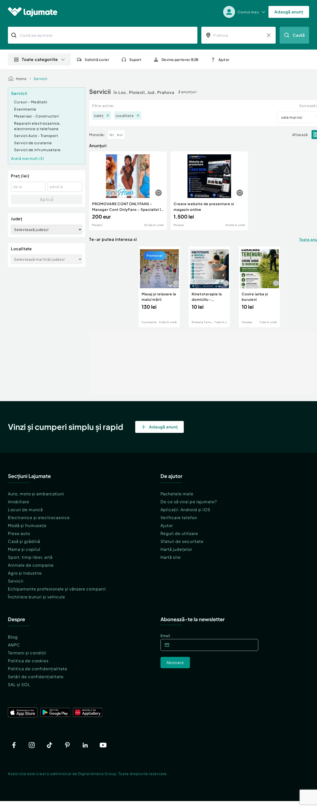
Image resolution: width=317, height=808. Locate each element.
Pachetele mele (176, 493)
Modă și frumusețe (27, 525)
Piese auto (19, 533)
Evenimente (25, 109)
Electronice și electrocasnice (39, 517)
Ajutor (166, 525)
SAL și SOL (19, 684)
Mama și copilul (24, 549)
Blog (13, 637)
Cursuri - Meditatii (30, 102)
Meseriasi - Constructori (36, 116)
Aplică (46, 199)
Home (21, 78)
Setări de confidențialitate (36, 676)
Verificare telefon (178, 517)
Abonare (175, 662)
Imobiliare (18, 501)
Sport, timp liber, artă (30, 557)
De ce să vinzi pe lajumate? (188, 501)
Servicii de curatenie (33, 142)
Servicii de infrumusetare (37, 149)
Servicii (40, 78)
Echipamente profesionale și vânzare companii (57, 588)
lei (111, 134)
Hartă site (170, 557)
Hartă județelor (176, 549)
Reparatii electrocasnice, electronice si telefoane (37, 126)
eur (120, 134)
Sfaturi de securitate (182, 541)
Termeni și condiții (27, 652)
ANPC (14, 644)
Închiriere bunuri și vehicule (36, 596)
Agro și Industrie (25, 573)
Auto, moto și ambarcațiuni (36, 493)
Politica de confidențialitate (37, 668)
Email (165, 635)
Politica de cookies (28, 660)
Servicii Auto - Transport (36, 135)
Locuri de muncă (25, 509)
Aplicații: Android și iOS (185, 509)
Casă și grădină (24, 541)
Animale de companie (31, 565)
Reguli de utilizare (179, 533)
